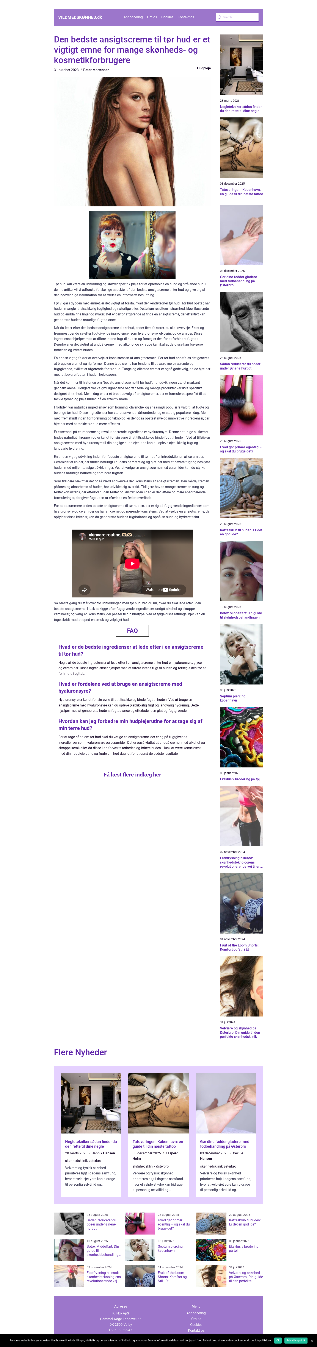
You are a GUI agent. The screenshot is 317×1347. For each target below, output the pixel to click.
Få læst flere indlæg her (132, 775)
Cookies (167, 17)
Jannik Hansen (103, 1153)
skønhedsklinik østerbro (83, 1161)
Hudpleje (204, 68)
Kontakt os (186, 17)
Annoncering (133, 17)
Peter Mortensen (96, 70)
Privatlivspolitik (296, 1340)
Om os (152, 17)
